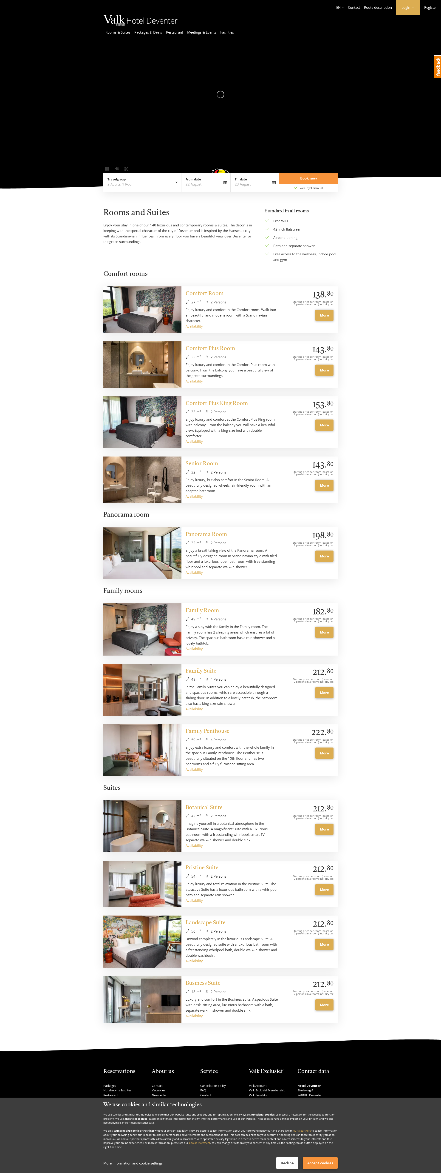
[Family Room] (142, 629)
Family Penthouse (207, 731)
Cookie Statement (199, 1142)
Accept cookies (320, 1163)
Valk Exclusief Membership (267, 1090)
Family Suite (201, 671)
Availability (194, 326)
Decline (287, 1163)
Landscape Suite (206, 923)
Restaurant (174, 32)
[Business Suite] (142, 999)
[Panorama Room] (142, 553)
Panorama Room (206, 534)
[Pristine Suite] (142, 884)
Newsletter (159, 1095)
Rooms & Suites (117, 32)
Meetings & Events (201, 32)
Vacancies (158, 1090)
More (324, 315)
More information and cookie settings (133, 1163)
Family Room (202, 611)
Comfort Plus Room (210, 348)
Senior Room (202, 464)
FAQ (203, 1090)
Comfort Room (205, 294)
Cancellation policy (213, 1086)
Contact (354, 7)
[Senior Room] (142, 480)
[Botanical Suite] (142, 826)
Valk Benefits (258, 1095)
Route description (378, 7)
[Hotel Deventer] (140, 24)
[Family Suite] (142, 690)
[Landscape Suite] (142, 942)
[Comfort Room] (142, 309)
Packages (109, 1086)
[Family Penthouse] (142, 750)
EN (338, 7)
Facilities (227, 32)
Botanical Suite (204, 808)
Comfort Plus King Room (217, 403)
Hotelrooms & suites (117, 1090)
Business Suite (203, 983)
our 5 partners (302, 1130)
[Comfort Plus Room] (142, 364)
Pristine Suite (202, 868)
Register (430, 7)
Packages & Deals (148, 32)
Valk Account (258, 1086)
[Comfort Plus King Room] (142, 422)
